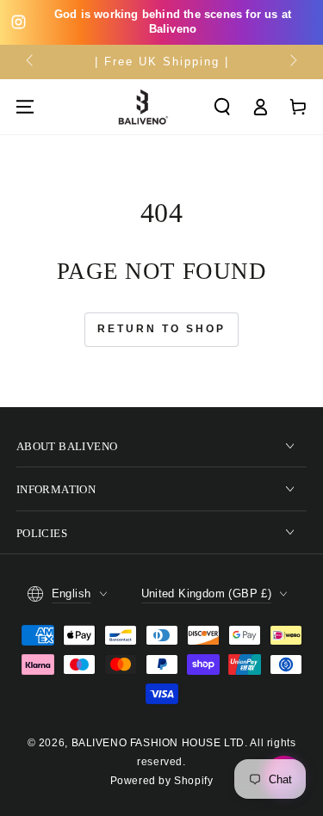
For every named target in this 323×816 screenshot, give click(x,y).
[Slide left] (31, 62)
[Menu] (25, 106)
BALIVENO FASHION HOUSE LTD (158, 743)
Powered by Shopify (162, 781)
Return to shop (161, 329)
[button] (222, 106)
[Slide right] (292, 62)
